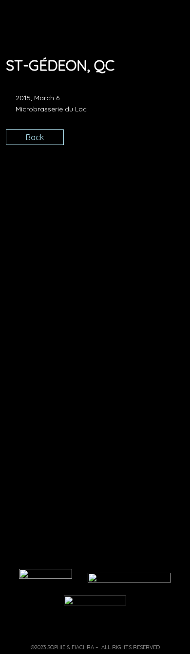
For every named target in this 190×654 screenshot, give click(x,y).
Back (35, 137)
